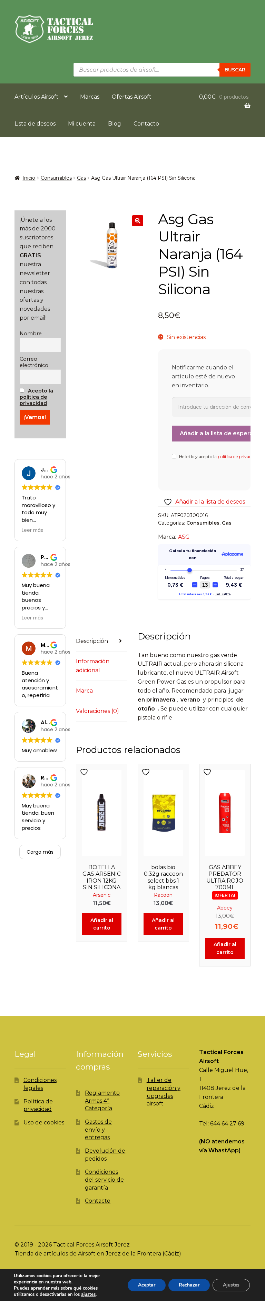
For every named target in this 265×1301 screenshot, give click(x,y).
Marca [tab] (84, 690)
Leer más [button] (32, 530)
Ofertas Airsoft (131, 96)
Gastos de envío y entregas (98, 1130)
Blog (114, 123)
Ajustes (231, 1285)
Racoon (163, 895)
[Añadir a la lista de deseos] (85, 772)
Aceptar (146, 1285)
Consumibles (56, 178)
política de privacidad (238, 456)
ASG (184, 537)
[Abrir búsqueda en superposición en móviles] (162, 70)
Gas (81, 178)
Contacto (146, 123)
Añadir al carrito (101, 924)
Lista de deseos (35, 123)
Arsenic (101, 895)
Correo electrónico (34, 362)
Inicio (28, 178)
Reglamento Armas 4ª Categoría (102, 1101)
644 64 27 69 (227, 1123)
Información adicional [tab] (92, 666)
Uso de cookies (43, 1122)
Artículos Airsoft (36, 96)
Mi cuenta (82, 123)
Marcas (89, 96)
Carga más (40, 851)
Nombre (31, 333)
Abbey (225, 908)
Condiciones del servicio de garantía (104, 1180)
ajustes (88, 1294)
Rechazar (189, 1285)
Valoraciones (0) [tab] (97, 711)
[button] (137, 220)
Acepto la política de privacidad (36, 397)
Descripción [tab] (92, 641)
